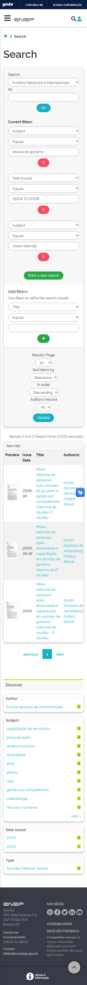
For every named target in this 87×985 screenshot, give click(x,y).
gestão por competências (27, 789)
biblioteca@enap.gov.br (20, 953)
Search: (14, 74)
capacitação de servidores (28, 728)
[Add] (43, 338)
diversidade (16, 754)
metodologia (17, 798)
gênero (12, 772)
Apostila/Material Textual (27, 868)
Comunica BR (34, 5)
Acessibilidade (59, 924)
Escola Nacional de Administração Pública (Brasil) (75, 493)
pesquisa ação (18, 737)
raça (10, 780)
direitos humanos (20, 745)
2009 (11, 837)
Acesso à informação (67, 5)
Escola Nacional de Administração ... (36, 706)
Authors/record (43, 399)
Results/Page (43, 354)
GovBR (7, 4)
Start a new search (43, 275)
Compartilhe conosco (61, 937)
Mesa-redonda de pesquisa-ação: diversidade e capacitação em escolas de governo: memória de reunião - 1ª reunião (48, 610)
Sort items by (43, 369)
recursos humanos (22, 807)
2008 (10, 846)
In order (43, 384)
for (10, 89)
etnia (10, 763)
